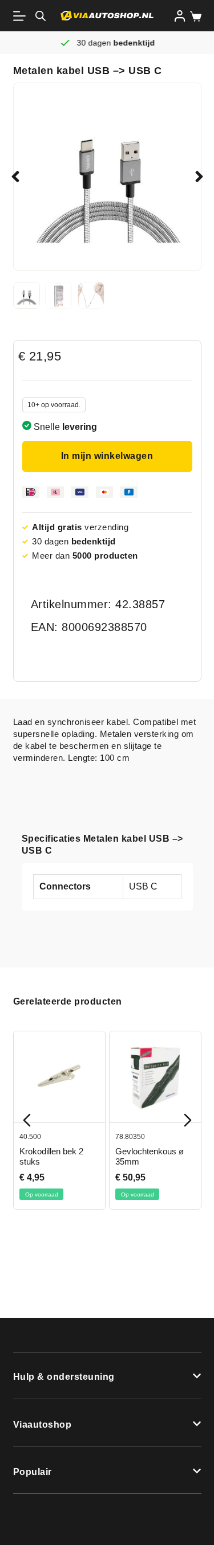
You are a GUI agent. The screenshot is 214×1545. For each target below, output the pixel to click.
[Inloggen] (179, 16)
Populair (32, 1472)
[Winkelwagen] (193, 16)
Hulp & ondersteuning (64, 1377)
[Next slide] (187, 1120)
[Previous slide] (27, 1120)
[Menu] (21, 16)
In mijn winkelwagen (107, 456)
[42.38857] (107, 177)
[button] (15, 176)
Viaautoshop (42, 1424)
